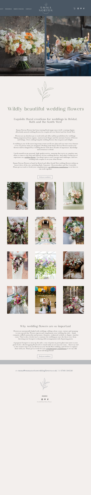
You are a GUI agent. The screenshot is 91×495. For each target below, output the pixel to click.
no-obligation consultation (58, 167)
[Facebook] (84, 8)
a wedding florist (39, 147)
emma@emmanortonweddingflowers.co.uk (37, 371)
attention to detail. (47, 149)
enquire (44, 396)
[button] (75, 8)
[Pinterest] (81, 8)
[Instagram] (78, 8)
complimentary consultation (56, 349)
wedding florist (30, 157)
